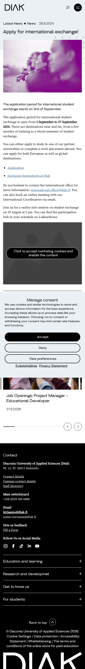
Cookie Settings (19, 636)
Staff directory (13, 486)
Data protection (46, 636)
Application (16, 168)
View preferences (42, 359)
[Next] (78, 427)
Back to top (38, 622)
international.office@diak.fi (50, 190)
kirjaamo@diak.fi (15, 512)
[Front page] (14, 7)
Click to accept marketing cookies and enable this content (43, 253)
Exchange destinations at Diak (29, 175)
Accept (42, 337)
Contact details (13, 476)
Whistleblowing (39, 641)
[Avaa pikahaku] (68, 7)
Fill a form (10, 530)
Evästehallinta (26, 365)
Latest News (13, 23)
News (31, 23)
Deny (43, 348)
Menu (78, 7)
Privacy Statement (53, 365)
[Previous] (68, 427)
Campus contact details (19, 481)
